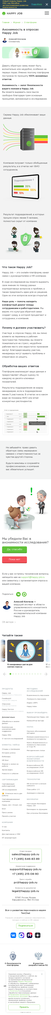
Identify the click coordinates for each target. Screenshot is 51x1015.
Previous (4, 674)
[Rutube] (29, 935)
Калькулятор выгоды (35, 720)
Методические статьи (36, 750)
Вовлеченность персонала (38, 695)
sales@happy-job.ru (25, 854)
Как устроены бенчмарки (37, 813)
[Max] (21, 935)
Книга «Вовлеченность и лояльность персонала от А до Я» (37, 744)
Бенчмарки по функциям (37, 809)
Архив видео (7, 770)
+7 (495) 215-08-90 (25, 874)
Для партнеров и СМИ (11, 834)
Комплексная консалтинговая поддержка (8, 729)
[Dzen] (37, 935)
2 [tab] (13, 674)
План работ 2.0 (33, 789)
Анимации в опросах (35, 793)
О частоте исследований (12, 738)
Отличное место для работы (12, 794)
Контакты (6, 830)
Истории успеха (8, 753)
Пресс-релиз (7, 812)
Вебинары (6, 756)
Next (46, 674)
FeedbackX (9, 699)
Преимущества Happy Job (38, 717)
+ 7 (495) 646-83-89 (25, 859)
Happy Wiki (6, 735)
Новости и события (10, 773)
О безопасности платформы (13, 964)
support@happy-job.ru (33, 577)
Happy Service (13, 710)
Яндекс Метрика (25, 981)
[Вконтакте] (13, 935)
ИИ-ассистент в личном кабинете (36, 785)
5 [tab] (21, 674)
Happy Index (32, 706)
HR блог (5, 760)
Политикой (14, 991)
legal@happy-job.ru (25, 891)
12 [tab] (40, 674)
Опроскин (9, 705)
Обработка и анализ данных (10, 722)
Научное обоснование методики (36, 732)
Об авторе (7, 622)
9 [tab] (32, 674)
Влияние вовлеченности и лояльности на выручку (38, 738)
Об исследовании (9, 789)
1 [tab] (10, 674)
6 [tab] (24, 674)
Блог (4, 808)
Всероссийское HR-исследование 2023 (35, 772)
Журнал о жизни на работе (10, 765)
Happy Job (12, 694)
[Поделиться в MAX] (24, 594)
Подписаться (25, 926)
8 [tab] (29, 674)
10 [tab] (35, 674)
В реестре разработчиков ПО (38, 964)
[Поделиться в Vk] (18, 594)
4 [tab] (18, 674)
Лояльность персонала (36, 699)
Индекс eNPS (32, 703)
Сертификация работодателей (8, 785)
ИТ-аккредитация (9, 838)
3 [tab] (16, 674)
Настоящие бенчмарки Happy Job (36, 805)
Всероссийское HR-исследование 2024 (35, 766)
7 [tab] (27, 674)
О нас (4, 826)
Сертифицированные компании (11, 800)
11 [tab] (38, 674)
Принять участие (9, 816)
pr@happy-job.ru (25, 882)
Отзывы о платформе (11, 749)
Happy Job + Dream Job (12, 805)
